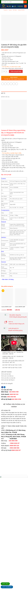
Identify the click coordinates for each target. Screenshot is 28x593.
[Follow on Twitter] (5, 387)
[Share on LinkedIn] (16, 83)
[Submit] (25, 2)
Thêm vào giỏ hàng (15, 71)
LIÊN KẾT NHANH (6, 372)
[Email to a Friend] (11, 83)
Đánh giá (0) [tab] (5, 96)
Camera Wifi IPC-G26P (20, 306)
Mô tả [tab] (3, 93)
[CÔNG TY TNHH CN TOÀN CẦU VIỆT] (3, 6)
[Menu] (25, 6)
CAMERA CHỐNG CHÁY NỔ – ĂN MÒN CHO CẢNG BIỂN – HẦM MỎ (12, 353)
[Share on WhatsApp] (2, 83)
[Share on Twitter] (8, 83)
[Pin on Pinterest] (14, 83)
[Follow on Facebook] (2, 387)
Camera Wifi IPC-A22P (6, 306)
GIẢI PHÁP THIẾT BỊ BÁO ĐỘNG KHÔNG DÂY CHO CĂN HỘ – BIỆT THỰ (13, 361)
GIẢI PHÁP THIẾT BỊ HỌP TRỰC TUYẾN (12, 365)
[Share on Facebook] (5, 83)
